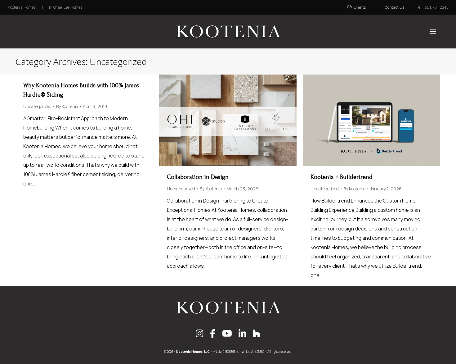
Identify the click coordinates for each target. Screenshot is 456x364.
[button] (363, 5)
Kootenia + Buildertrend (342, 177)
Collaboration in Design (198, 177)
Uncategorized (37, 106)
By (67, 106)
